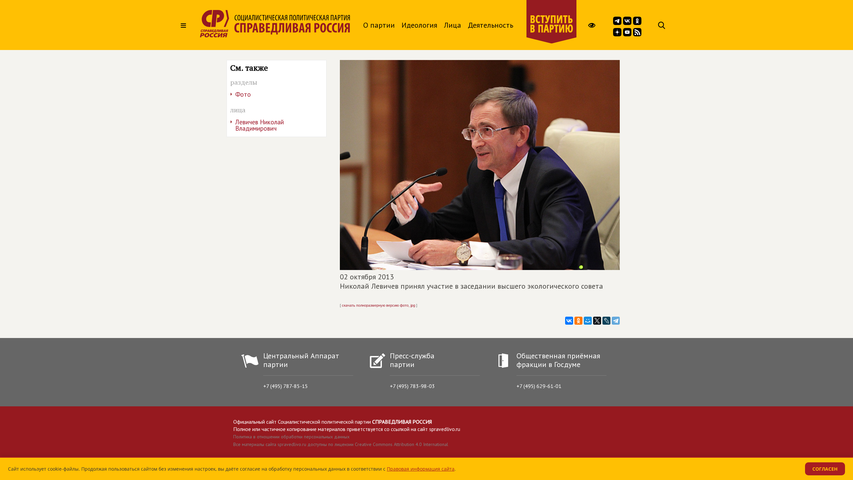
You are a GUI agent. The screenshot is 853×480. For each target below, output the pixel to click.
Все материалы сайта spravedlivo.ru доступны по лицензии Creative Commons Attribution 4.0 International (340, 444)
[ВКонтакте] (569, 321)
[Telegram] (616, 321)
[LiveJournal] (606, 321)
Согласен (825, 469)
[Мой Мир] (588, 321)
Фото (243, 94)
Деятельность (490, 25)
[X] (597, 321)
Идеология (419, 25)
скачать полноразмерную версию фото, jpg (378, 305)
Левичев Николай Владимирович (259, 125)
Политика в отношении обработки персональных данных (291, 437)
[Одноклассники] (578, 321)
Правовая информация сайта (420, 469)
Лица (452, 25)
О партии (379, 25)
